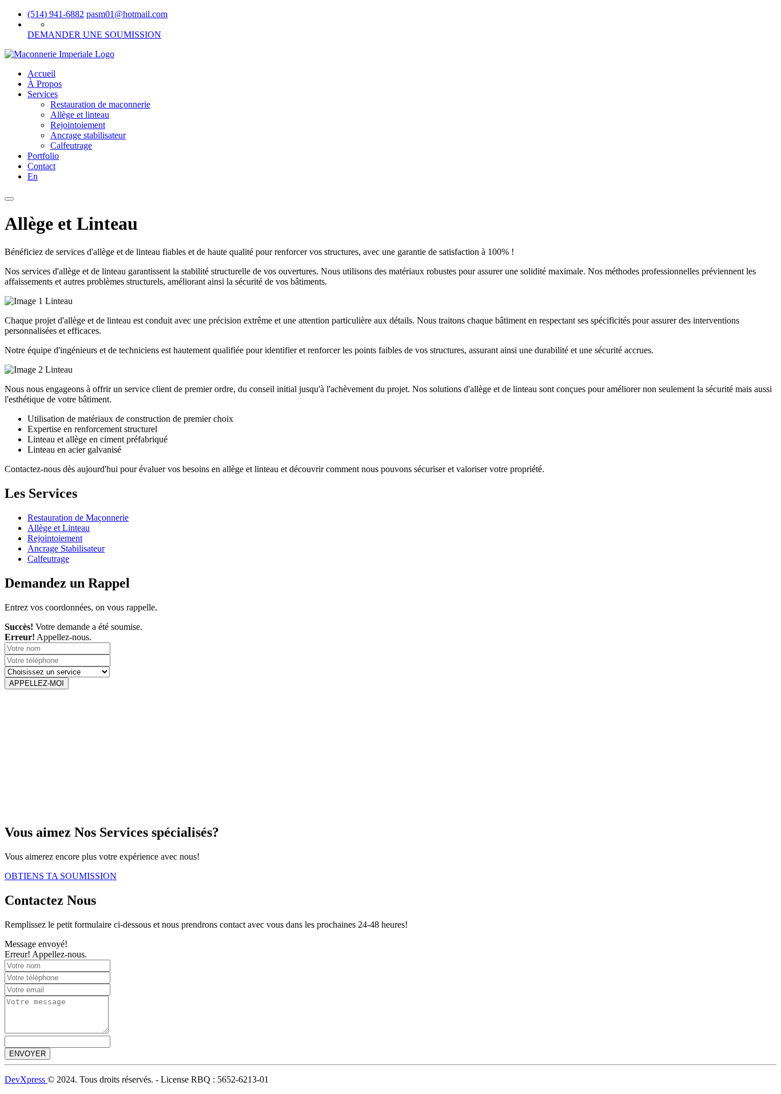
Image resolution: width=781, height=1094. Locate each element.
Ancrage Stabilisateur (66, 548)
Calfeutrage (71, 145)
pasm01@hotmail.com (127, 14)
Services (42, 94)
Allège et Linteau (58, 528)
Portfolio (43, 156)
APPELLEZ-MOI (36, 683)
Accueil (41, 73)
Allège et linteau (79, 114)
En (32, 176)
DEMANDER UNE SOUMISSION (94, 34)
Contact (41, 166)
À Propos (44, 84)
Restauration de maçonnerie (100, 104)
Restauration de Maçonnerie (78, 517)
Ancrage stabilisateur (88, 135)
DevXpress (26, 1079)
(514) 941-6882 (55, 14)
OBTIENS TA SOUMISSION (61, 876)
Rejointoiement (77, 125)
